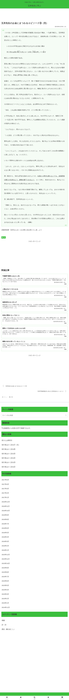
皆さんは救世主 (7, 440)
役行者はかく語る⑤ (8, 453)
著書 (4, 237)
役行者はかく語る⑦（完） (11, 445)
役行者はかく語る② (8, 467)
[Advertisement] (34, 16)
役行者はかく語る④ (8, 458)
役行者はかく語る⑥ (8, 449)
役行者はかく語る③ (8, 462)
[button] (65, 415)
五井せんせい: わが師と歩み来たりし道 (23, 230)
